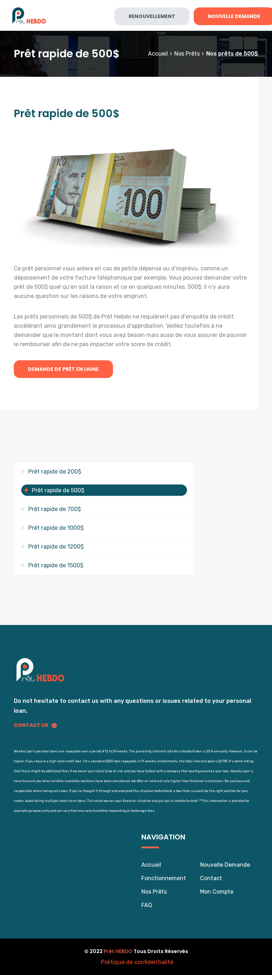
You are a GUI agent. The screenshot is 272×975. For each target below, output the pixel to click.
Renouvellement (152, 16)
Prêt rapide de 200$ (54, 471)
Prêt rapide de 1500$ (55, 565)
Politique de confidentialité (137, 962)
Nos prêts (187, 53)
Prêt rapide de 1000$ (56, 527)
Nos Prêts (154, 891)
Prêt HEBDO (118, 951)
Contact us (31, 725)
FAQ (146, 905)
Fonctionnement (163, 878)
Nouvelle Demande (225, 864)
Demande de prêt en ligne (63, 369)
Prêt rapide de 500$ (58, 490)
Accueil (158, 53)
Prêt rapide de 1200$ (56, 546)
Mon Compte (216, 891)
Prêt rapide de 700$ (54, 509)
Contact (211, 878)
